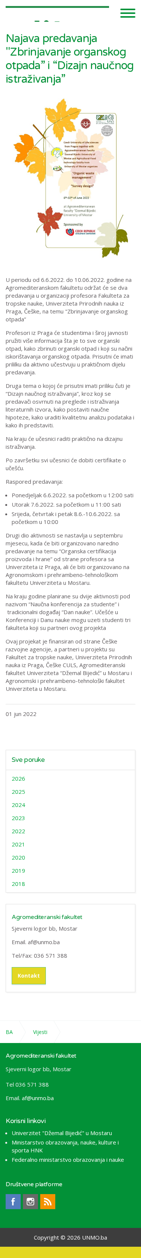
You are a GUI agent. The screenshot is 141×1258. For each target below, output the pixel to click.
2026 (18, 778)
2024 (18, 804)
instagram (30, 1201)
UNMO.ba (94, 1237)
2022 (18, 831)
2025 (18, 791)
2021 (18, 844)
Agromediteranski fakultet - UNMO (57, 12)
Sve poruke (28, 760)
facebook (13, 1201)
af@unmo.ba (38, 1098)
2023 (18, 818)
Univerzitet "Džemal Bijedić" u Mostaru (62, 1133)
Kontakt (29, 975)
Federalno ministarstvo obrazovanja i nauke (68, 1159)
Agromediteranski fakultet (47, 917)
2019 (18, 870)
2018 (18, 883)
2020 (18, 857)
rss (47, 1201)
